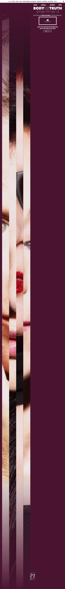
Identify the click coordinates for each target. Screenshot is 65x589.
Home (9, 1)
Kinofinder (44, 1)
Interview (39, 1)
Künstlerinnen (26, 1)
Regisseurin (33, 1)
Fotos (20, 1)
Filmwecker (50, 1)
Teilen (55, 1)
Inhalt (17, 1)
